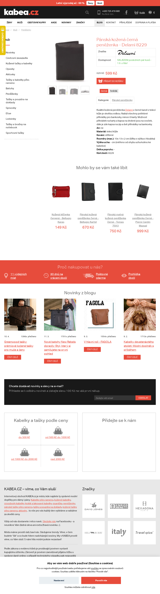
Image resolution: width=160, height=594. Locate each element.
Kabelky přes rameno (42, 500)
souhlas (95, 568)
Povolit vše (101, 580)
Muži (99, 3)
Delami (129, 110)
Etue (8, 113)
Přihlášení (125, 22)
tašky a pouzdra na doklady (47, 507)
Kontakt (111, 22)
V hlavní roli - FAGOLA (97, 341)
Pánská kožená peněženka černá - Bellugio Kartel (88, 218)
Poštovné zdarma (102, 275)
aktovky (23, 510)
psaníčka (57, 503)
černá (104, 91)
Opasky (10, 68)
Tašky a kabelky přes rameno (17, 81)
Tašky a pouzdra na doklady (17, 101)
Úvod (6, 30)
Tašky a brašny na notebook (16, 126)
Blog (99, 22)
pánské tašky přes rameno (18, 507)
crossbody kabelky (14, 503)
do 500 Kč (24, 437)
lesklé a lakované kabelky (38, 503)
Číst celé (12, 357)
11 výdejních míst (18, 275)
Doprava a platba (145, 22)
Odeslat (143, 398)
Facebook (126, 12)
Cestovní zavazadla (17, 57)
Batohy (10, 88)
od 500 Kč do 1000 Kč (57, 437)
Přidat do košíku (113, 81)
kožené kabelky (62, 500)
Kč (150, 12)
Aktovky (10, 74)
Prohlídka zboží (134, 275)
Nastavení (59, 580)
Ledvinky (11, 118)
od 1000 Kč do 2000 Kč (24, 459)
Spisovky (11, 107)
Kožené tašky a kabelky (19, 63)
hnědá (113, 91)
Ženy (90, 3)
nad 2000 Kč (58, 459)
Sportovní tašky (15, 132)
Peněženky (26, 30)
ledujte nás (50, 521)
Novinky (10, 52)
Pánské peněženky (122, 100)
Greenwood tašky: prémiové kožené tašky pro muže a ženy (18, 345)
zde (93, 587)
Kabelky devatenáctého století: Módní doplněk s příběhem (139, 345)
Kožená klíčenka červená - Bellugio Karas (60, 218)
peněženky (69, 503)
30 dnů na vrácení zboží (58, 275)
